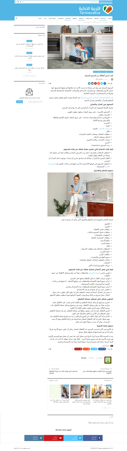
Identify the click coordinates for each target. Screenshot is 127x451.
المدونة (40, 18)
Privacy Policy (94, 1)
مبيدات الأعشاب (104, 129)
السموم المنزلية (105, 346)
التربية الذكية (103, 18)
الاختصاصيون (60, 18)
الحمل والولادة (89, 18)
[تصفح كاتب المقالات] (111, 79)
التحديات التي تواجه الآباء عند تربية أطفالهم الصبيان (63, 372)
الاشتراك (19, 102)
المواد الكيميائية (94, 273)
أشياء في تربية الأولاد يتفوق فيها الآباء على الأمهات (97, 372)
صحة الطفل (81, 18)
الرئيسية (110, 18)
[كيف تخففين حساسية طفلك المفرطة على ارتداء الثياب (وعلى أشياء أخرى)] (80, 391)
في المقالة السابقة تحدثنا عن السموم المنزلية (96, 98)
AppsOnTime (17, 448)
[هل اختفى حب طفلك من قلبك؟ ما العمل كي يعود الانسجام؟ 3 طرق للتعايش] (101, 391)
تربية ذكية (96, 72)
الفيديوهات (96, 18)
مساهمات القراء (52, 18)
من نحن (45, 18)
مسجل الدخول (100, 422)
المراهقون (74, 18)
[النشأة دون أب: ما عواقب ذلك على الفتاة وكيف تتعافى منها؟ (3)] (59, 391)
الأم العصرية (67, 18)
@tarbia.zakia (61, 429)
